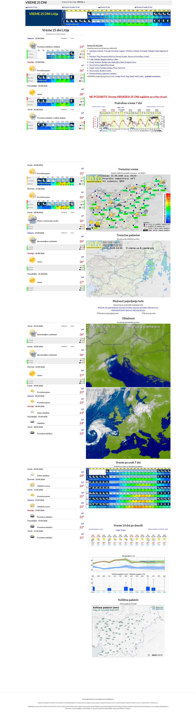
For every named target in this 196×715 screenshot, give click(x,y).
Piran (115, 68)
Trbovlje (107, 51)
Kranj (91, 62)
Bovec (111, 65)
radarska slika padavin (161, 706)
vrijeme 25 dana (133, 706)
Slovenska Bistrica (108, 56)
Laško (116, 59)
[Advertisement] (56, 146)
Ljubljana (93, 51)
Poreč (122, 76)
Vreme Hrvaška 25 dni (144, 7)
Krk (112, 76)
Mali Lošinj (139, 76)
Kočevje (136, 51)
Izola (97, 68)
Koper (91, 68)
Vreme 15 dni (32, 7)
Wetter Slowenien (113, 708)
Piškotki (30, 706)
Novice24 (142, 706)
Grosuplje (143, 51)
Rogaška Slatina (106, 59)
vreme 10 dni (69, 706)
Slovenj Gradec (121, 56)
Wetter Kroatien (125, 708)
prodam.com (149, 706)
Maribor (92, 56)
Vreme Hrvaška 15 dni (72, 7)
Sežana (109, 68)
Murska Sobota (95, 73)
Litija (157, 51)
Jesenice (97, 62)
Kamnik (100, 51)
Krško (108, 71)
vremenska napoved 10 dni (91, 706)
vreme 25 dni (52, 706)
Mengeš (151, 51)
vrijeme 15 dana (122, 706)
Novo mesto (94, 71)
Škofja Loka (106, 62)
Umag (117, 76)
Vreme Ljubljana (77, 708)
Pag (127, 76)
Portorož (121, 68)
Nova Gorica (94, 65)
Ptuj (98, 56)
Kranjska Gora (130, 62)
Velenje (97, 59)
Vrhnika (129, 51)
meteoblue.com (154, 702)
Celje (91, 59)
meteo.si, (113, 702)
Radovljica (115, 62)
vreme (36, 706)
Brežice (103, 71)
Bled (122, 62)
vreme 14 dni (78, 706)
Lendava (113, 73)
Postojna (102, 68)
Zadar (132, 76)
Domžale (114, 51)
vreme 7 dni (60, 706)
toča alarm (68, 708)
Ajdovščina (104, 65)
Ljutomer (105, 73)
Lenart (146, 56)
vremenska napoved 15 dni (108, 706)
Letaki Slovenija (102, 708)
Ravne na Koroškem (135, 56)
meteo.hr (138, 702)
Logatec (122, 51)
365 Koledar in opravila (90, 708)
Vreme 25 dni (105, 7)
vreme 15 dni (43, 706)
